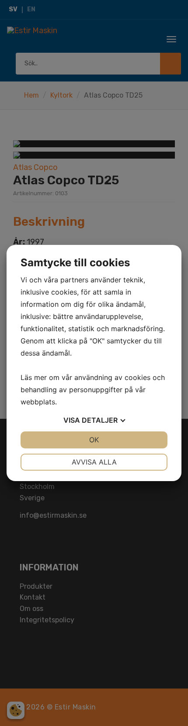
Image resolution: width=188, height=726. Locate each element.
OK (94, 439)
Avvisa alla (94, 462)
